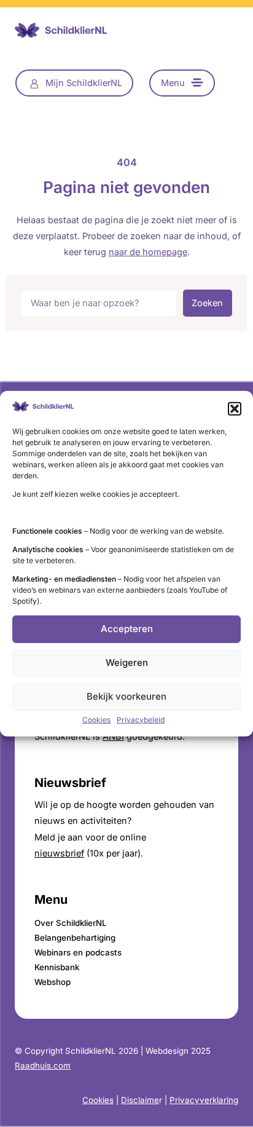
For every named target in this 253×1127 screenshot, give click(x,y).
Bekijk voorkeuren (126, 696)
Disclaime (140, 1100)
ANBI (113, 736)
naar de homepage (148, 252)
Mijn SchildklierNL (83, 83)
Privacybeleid (141, 719)
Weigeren (127, 662)
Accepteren (127, 629)
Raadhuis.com (43, 1065)
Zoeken (207, 303)
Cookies (96, 719)
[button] (234, 408)
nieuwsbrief (59, 853)
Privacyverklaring (203, 1100)
